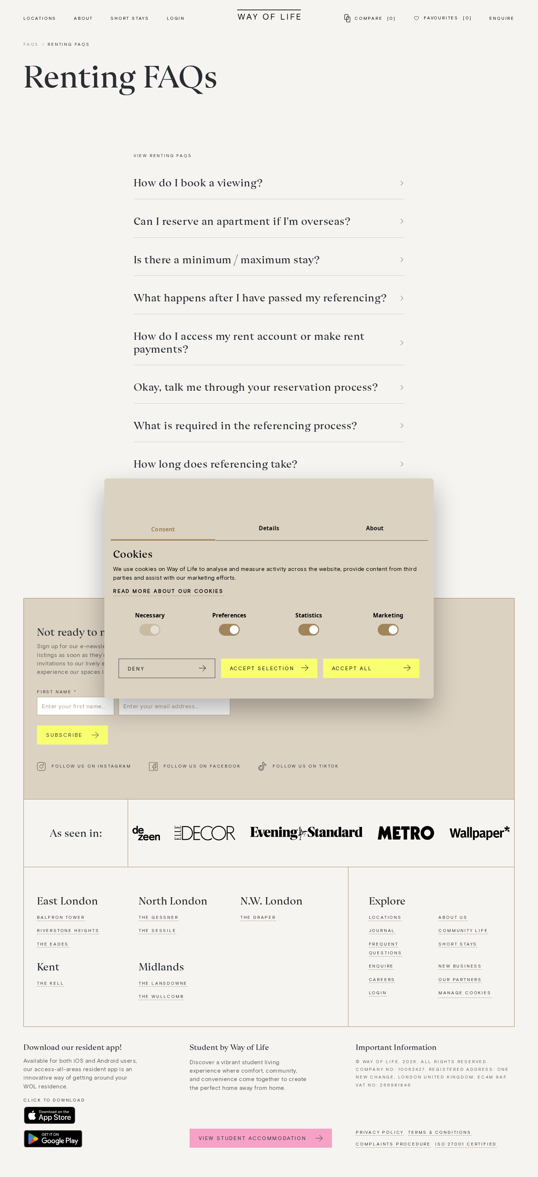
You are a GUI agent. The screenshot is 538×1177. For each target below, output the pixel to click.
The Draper (258, 917)
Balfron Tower (61, 917)
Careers (382, 979)
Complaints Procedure (393, 1143)
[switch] (229, 629)
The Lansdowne (163, 982)
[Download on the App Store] (49, 1115)
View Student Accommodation (253, 1138)
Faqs (31, 44)
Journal (382, 930)
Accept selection (262, 668)
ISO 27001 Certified (466, 1143)
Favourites (448, 17)
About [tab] (375, 528)
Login (176, 18)
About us (452, 917)
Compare (375, 18)
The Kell (50, 982)
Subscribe (64, 735)
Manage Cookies (464, 992)
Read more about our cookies (168, 591)
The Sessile (157, 930)
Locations (39, 18)
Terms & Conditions (439, 1132)
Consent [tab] (163, 529)
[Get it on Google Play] (53, 1139)
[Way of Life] (269, 15)
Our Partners (460, 979)
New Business (460, 965)
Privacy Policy (380, 1132)
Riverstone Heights (68, 930)
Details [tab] (269, 528)
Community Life (463, 930)
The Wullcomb (161, 996)
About (83, 18)
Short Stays (130, 18)
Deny (136, 668)
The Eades (53, 943)
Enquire (502, 18)
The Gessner (159, 917)
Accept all (352, 668)
